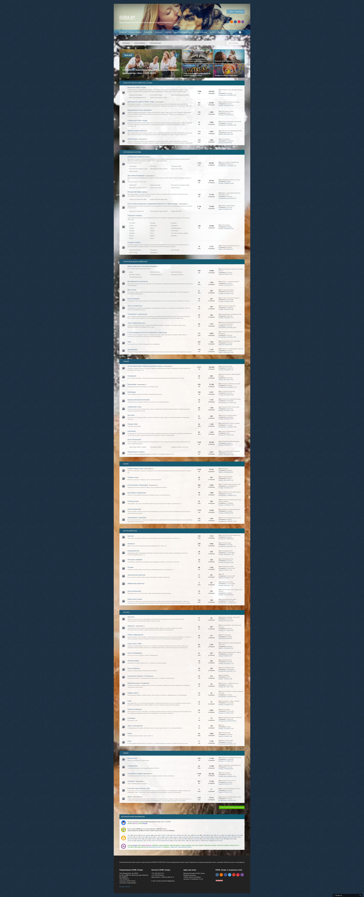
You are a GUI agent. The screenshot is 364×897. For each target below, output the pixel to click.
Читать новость (182, 469)
